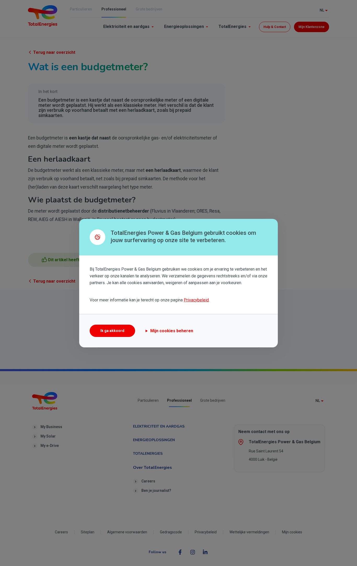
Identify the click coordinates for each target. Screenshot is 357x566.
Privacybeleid (196, 299)
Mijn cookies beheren (171, 330)
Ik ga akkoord (112, 331)
